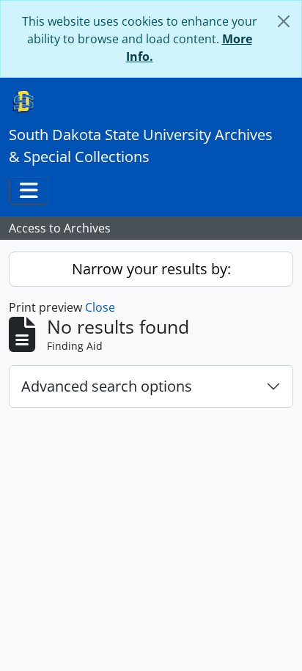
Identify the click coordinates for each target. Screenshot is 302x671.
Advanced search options (106, 386)
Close (100, 307)
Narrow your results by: (151, 269)
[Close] (283, 21)
